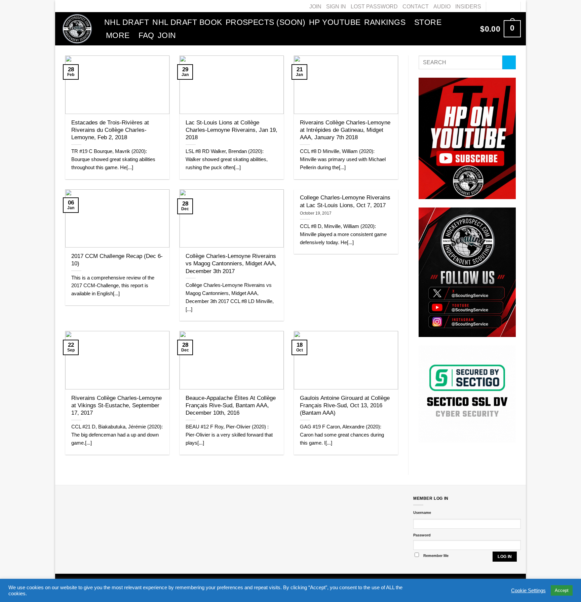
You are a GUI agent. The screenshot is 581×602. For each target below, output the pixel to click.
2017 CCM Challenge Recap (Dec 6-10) (117, 260)
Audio (442, 6)
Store (427, 22)
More (118, 35)
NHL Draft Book (187, 22)
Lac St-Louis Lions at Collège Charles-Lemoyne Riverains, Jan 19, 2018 (231, 130)
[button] (500, 28)
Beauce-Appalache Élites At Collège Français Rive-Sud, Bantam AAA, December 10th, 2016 (231, 405)
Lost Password (374, 6)
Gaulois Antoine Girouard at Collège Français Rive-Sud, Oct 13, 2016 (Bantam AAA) (345, 405)
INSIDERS (468, 6)
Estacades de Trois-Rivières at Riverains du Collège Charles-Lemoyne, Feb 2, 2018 (110, 130)
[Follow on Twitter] (505, 6)
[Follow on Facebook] (492, 6)
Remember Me (436, 556)
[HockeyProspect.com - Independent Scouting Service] (77, 28)
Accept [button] (562, 590)
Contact (415, 6)
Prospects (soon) (266, 22)
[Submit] (509, 62)
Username (422, 513)
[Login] (468, 29)
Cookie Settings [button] (528, 590)
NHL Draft (126, 22)
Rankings (385, 22)
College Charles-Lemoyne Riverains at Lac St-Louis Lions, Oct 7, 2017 (345, 201)
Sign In (336, 6)
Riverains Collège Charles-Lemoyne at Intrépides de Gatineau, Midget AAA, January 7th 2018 (345, 130)
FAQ (146, 35)
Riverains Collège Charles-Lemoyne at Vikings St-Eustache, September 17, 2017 (116, 405)
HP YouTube (335, 22)
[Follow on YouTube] (512, 6)
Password (422, 535)
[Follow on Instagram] (499, 6)
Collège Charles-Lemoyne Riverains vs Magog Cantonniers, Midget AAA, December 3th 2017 (231, 263)
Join (315, 6)
